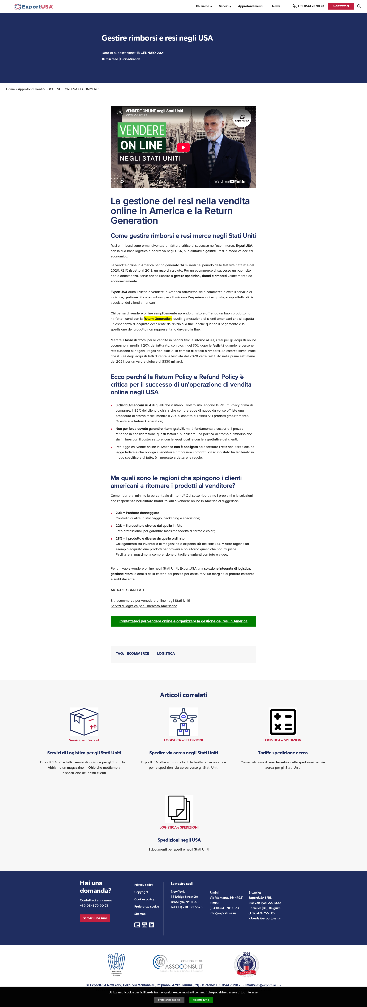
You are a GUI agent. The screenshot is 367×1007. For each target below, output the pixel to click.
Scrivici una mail (95, 918)
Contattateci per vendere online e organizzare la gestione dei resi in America (183, 621)
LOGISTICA (166, 654)
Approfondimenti (250, 6)
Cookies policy (144, 899)
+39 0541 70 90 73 (310, 6)
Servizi (223, 6)
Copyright (141, 892)
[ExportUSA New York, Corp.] (34, 7)
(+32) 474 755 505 (261, 913)
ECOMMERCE (138, 654)
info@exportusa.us (223, 913)
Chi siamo (202, 6)
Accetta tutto (201, 1000)
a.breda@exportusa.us (264, 918)
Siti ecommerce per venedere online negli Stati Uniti (150, 600)
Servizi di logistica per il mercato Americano (144, 605)
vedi (84, 741)
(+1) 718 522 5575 (189, 907)
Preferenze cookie (169, 1000)
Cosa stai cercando (359, 6)
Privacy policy (143, 885)
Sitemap (140, 914)
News (276, 6)
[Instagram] (137, 924)
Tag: (120, 654)
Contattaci (341, 6)
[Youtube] (144, 924)
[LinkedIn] (151, 924)
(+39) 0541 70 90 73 (224, 908)
